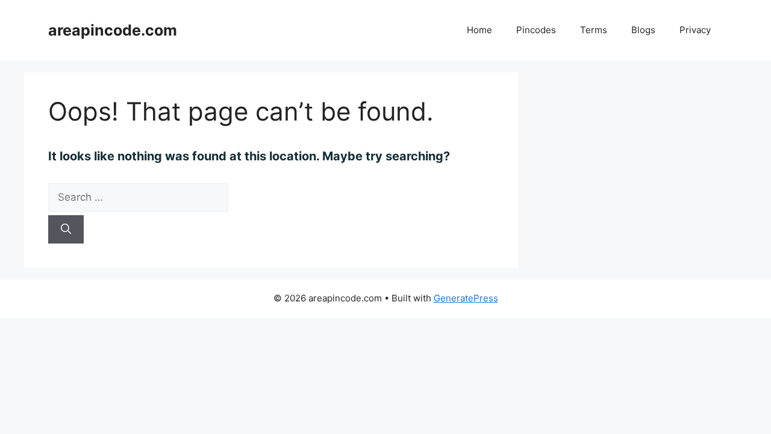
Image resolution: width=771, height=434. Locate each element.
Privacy (695, 30)
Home (479, 30)
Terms (593, 30)
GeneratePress (466, 298)
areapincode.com (112, 30)
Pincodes (536, 30)
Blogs (643, 30)
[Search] (66, 229)
